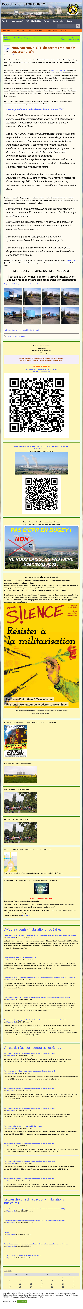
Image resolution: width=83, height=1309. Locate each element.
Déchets (7, 1232)
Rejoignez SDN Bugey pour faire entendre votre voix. (23, 284)
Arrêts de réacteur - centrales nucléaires (32, 1047)
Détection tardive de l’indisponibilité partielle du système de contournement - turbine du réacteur (39, 977)
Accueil (4, 21)
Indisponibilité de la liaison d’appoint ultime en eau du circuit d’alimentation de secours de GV (38, 997)
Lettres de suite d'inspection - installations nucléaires (34, 1201)
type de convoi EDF (58, 70)
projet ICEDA (70, 260)
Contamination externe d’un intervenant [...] (20, 958)
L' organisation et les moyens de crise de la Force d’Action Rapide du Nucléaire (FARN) (34, 1220)
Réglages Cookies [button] (9, 1301)
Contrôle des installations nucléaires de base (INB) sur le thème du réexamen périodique (36, 1244)
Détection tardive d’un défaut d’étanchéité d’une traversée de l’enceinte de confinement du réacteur (40, 935)
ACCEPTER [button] (22, 1301)
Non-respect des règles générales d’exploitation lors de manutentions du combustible (35, 1020)
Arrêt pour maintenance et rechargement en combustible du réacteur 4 (29, 1053)
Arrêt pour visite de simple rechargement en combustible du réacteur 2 (29, 1071)
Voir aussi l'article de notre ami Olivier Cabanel (21, 330)
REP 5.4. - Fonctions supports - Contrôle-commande (22, 1256)
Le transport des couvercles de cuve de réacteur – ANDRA (35, 109)
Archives (14, 55)
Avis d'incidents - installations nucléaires (32, 929)
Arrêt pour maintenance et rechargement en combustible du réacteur (29, 1143)
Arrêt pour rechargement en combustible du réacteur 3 (23, 1126)
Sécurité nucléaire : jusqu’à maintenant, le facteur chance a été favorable (62, 39)
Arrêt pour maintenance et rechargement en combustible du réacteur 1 (29, 1161)
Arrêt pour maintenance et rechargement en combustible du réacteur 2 (29, 1088)
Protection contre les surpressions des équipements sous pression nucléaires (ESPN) (34, 1209)
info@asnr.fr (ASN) (11, 937)
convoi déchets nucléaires (16, 336)
